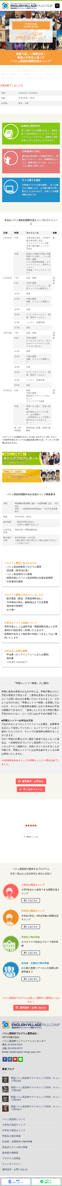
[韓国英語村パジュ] (27, 5)
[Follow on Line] (20, 1059)
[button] (57, 5)
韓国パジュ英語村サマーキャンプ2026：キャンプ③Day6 (35, 1079)
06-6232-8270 (15, 1048)
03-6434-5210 (15, 1044)
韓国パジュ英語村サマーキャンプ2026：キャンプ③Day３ (35, 1107)
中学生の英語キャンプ (13, 1130)
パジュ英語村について (13, 1119)
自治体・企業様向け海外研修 (17, 1141)
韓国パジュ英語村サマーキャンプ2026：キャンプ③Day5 (35, 1088)
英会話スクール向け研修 (15, 1147)
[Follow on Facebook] (4, 1059)
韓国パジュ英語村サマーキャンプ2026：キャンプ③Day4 (35, 1098)
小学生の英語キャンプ (13, 1124)
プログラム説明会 (11, 1158)
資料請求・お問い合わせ (15, 1169)
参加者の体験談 (10, 1152)
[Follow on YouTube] (15, 1059)
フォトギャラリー (11, 1164)
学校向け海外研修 (11, 1136)
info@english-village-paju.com (24, 1052)
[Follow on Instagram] (10, 1059)
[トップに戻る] (31, 1024)
